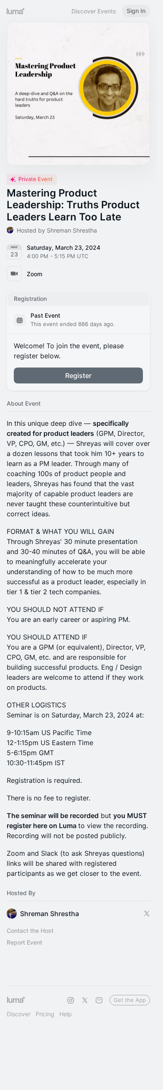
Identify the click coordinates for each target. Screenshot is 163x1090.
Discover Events (93, 11)
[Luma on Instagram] (71, 1000)
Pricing (45, 1014)
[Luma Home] (16, 11)
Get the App (130, 1000)
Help (65, 1014)
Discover (19, 1014)
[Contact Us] (99, 1000)
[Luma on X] (85, 1000)
